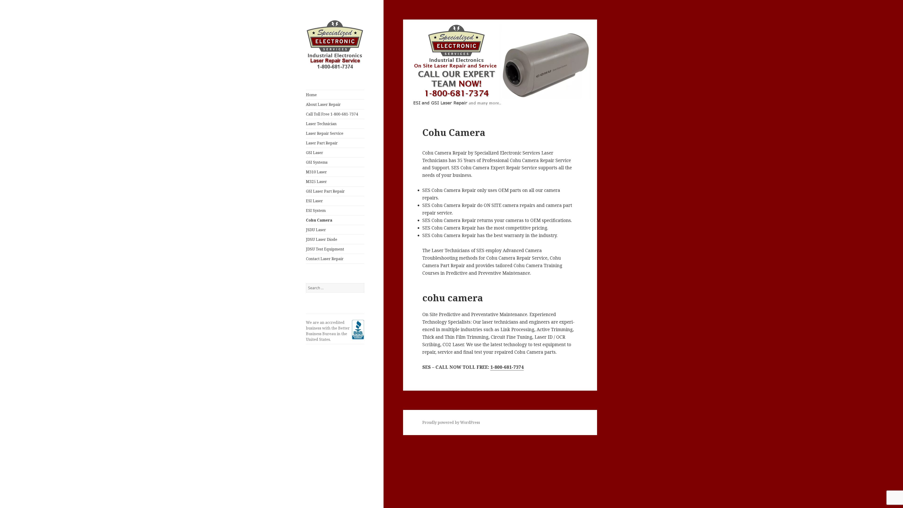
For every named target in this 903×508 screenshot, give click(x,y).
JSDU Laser (316, 229)
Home (311, 94)
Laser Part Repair (322, 143)
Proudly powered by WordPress (451, 422)
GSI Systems (317, 162)
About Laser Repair (323, 104)
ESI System (316, 210)
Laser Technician (321, 123)
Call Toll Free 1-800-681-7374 (332, 114)
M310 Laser (316, 172)
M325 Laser (316, 181)
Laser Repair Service (324, 133)
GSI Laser (314, 152)
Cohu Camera (319, 220)
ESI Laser (314, 200)
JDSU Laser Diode (321, 239)
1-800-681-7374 (507, 367)
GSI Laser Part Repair (325, 191)
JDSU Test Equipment (325, 249)
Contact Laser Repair (325, 258)
